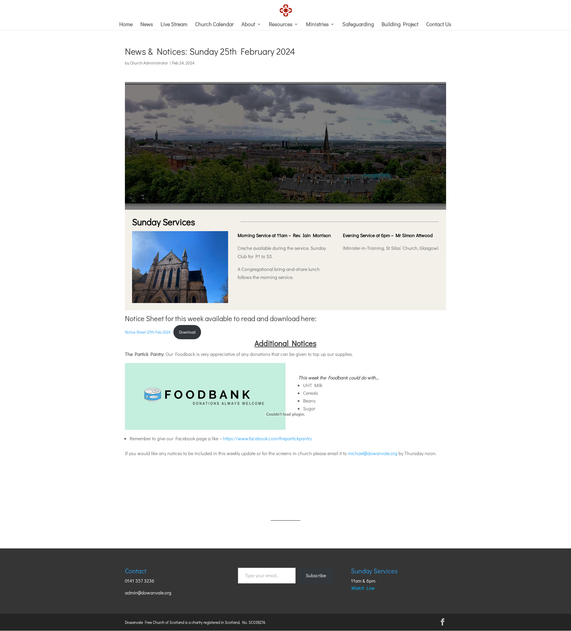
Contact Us (438, 25)
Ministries (317, 25)
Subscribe (316, 575)
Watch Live (362, 588)
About (248, 25)
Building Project (400, 25)
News (146, 25)
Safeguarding (358, 25)
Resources (280, 25)
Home (126, 25)
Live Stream (174, 25)
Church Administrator (149, 63)
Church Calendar (214, 25)
